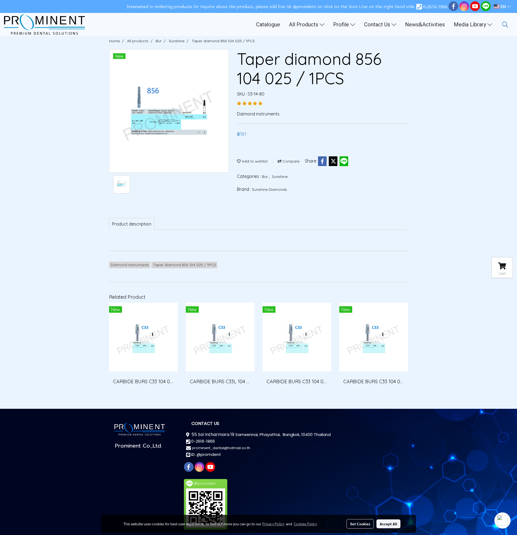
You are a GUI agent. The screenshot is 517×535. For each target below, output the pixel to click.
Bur (265, 176)
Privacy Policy (273, 523)
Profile (341, 24)
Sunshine (280, 176)
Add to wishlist (254, 161)
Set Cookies (360, 523)
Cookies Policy (305, 523)
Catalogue (268, 24)
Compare (290, 161)
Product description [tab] (131, 224)
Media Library (470, 24)
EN (503, 6)
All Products (304, 24)
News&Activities (425, 24)
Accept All (388, 523)
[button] (505, 24)
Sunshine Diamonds (269, 189)
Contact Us (378, 24)
